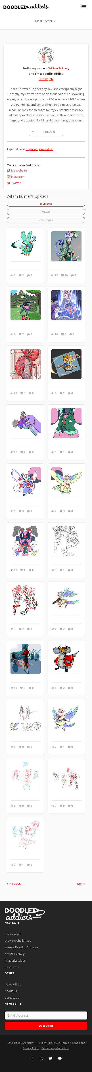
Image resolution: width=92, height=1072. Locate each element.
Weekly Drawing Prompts (21, 947)
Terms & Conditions (73, 1042)
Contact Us (12, 997)
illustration (46, 149)
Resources (12, 967)
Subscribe (46, 1025)
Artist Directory (14, 954)
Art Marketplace (15, 961)
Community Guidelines (55, 1048)
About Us (11, 991)
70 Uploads (46, 203)
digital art (32, 149)
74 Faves (46, 211)
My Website (19, 170)
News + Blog (13, 984)
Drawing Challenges (18, 941)
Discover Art (13, 934)
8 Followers (46, 220)
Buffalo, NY (46, 79)
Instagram (17, 177)
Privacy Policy (31, 1048)
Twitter (16, 183)
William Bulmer (58, 68)
